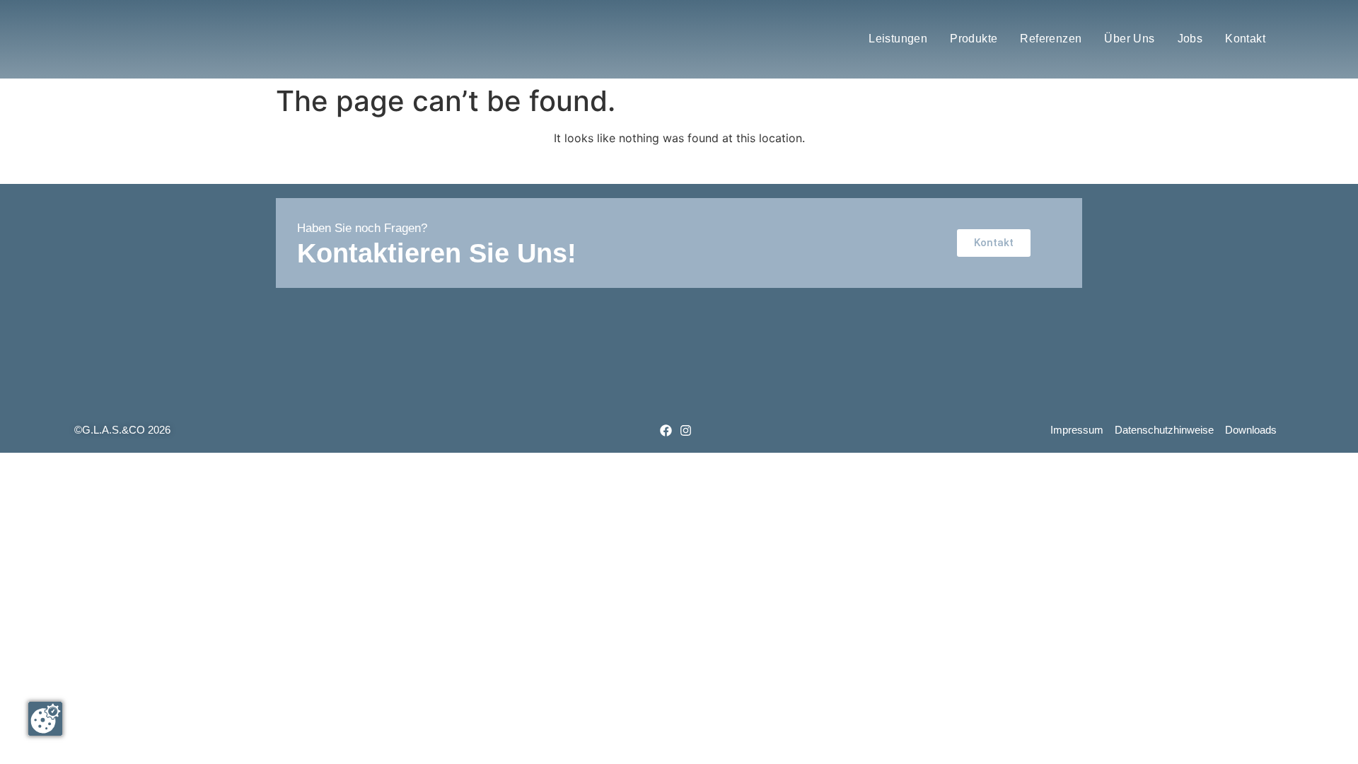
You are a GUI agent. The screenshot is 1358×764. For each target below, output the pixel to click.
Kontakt (1245, 39)
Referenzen (1050, 39)
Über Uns (1129, 39)
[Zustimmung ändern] (45, 719)
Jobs (1190, 39)
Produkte (973, 39)
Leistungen (898, 39)
